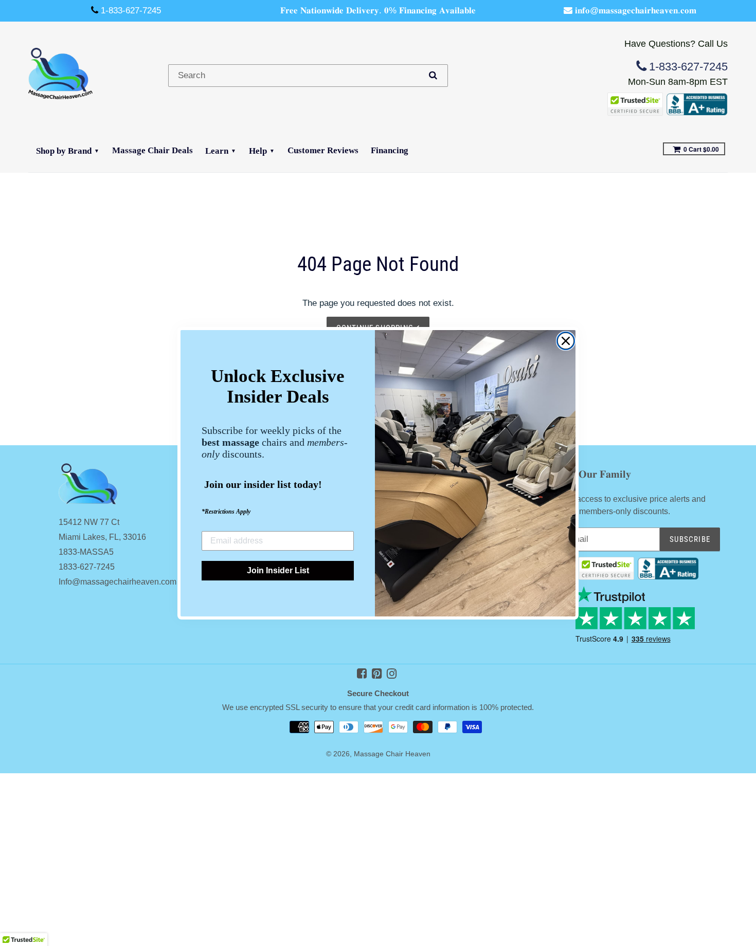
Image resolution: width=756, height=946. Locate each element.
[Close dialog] (565, 341)
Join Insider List (278, 570)
